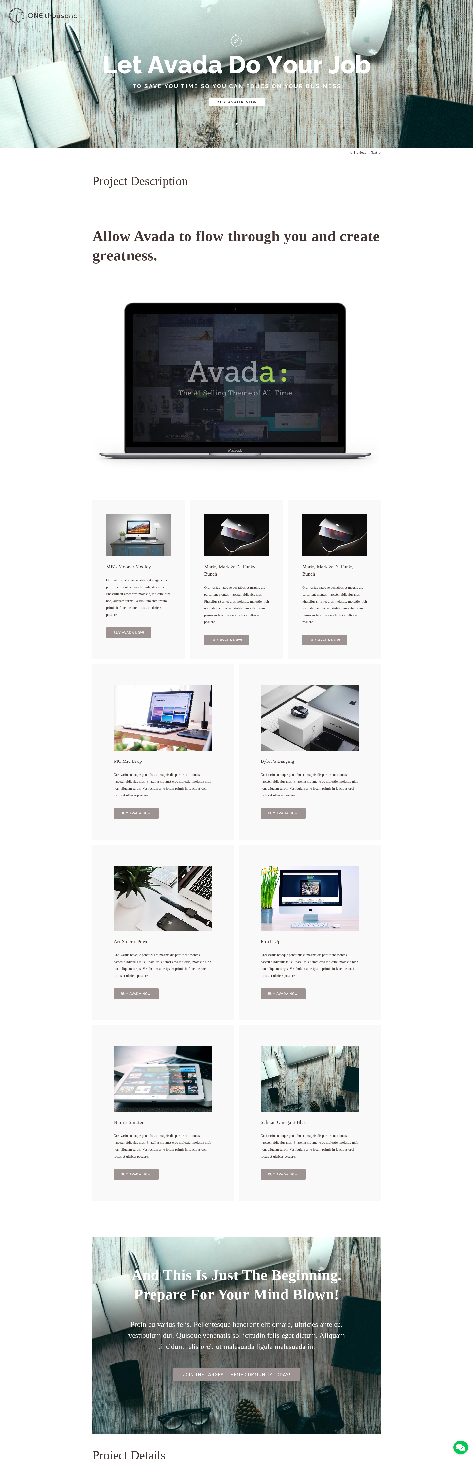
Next (374, 152)
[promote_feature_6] (163, 687)
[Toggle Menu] (462, 15)
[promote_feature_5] (310, 1048)
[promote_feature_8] (163, 1048)
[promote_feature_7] (236, 515)
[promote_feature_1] (310, 687)
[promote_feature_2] (310, 867)
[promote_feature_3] (163, 867)
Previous (360, 152)
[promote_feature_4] (138, 515)
